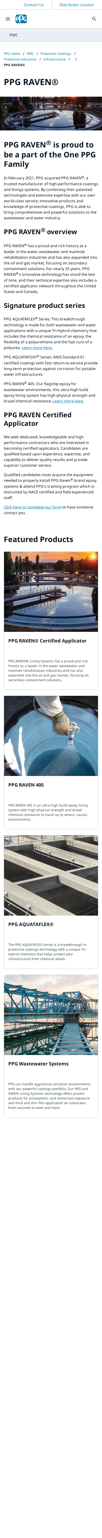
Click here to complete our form (32, 507)
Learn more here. (37, 347)
